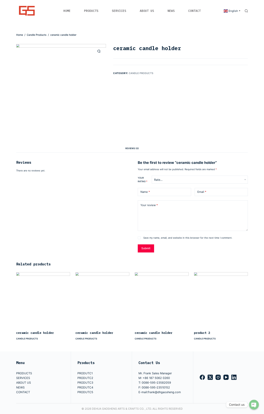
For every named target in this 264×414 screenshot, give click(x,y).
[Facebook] (202, 377)
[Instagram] (218, 377)
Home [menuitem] (67, 11)
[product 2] (221, 299)
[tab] (132, 148)
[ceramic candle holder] (43, 299)
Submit (145, 248)
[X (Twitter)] (210, 377)
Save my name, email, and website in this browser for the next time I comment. (187, 237)
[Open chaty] (254, 405)
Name (145, 192)
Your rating (142, 179)
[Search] (246, 10)
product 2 (202, 333)
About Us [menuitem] (147, 11)
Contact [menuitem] (194, 11)
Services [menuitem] (119, 11)
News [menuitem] (171, 11)
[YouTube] (226, 377)
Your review (149, 205)
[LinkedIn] (234, 377)
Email (201, 192)
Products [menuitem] (91, 11)
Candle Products (141, 73)
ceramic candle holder (35, 333)
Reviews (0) (132, 148)
